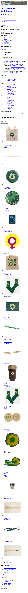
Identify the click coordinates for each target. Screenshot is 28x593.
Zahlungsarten (7, 583)
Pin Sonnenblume (7, 451)
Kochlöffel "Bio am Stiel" (7, 562)
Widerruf (6, 578)
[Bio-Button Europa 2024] (12, 206)
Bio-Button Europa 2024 (7, 209)
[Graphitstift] (12, 164)
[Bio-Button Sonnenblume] (12, 184)
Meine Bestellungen (9, 569)
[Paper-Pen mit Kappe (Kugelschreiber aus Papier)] (12, 336)
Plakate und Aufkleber (13, 91)
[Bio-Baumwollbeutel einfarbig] (12, 141)
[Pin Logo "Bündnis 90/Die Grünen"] (12, 469)
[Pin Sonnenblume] (12, 448)
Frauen (9, 104)
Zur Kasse (6, 42)
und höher (12, 80)
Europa (9, 103)
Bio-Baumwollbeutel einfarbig (8, 145)
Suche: (2, 33)
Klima (9, 107)
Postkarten (10, 93)
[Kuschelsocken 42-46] (12, 403)
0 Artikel (3, 25)
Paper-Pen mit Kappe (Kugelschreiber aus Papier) (8, 341)
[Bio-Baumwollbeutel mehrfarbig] (12, 270)
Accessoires (11, 84)
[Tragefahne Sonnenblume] (12, 315)
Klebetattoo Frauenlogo (6, 252)
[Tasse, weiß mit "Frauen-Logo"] (12, 494)
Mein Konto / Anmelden (10, 568)
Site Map (6, 572)
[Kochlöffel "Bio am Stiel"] (12, 558)
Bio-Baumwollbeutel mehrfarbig (8, 275)
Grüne (9, 97)
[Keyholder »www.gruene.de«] (12, 537)
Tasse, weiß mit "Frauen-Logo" (7, 497)
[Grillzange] (12, 360)
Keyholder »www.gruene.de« (8, 540)
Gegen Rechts (11, 105)
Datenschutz (7, 584)
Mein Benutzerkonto (9, 37)
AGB (5, 577)
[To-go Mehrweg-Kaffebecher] (12, 380)
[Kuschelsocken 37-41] (12, 293)
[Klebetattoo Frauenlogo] (12, 249)
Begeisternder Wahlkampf (8, 9)
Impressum (6, 585)
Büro (9, 86)
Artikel (5, 39)
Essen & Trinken (12, 87)
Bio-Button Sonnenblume (7, 188)
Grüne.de (6, 591)
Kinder (9, 101)
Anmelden (6, 43)
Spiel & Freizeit (11, 94)
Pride (9, 98)
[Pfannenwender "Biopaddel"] (12, 515)
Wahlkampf (10, 100)
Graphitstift (6, 167)
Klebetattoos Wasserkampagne (8, 231)
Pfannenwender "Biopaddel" (7, 519)
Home (5, 49)
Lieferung (6, 581)
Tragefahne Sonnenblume (7, 318)
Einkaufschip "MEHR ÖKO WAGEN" (7, 429)
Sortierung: (3, 121)
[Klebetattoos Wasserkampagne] (12, 227)
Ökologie (10, 108)
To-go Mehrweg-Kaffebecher (7, 385)
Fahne (9, 89)
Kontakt (6, 570)
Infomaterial (10, 90)
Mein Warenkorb (8, 40)
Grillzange (6, 363)
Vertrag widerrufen (8, 580)
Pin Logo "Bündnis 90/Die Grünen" (6, 474)
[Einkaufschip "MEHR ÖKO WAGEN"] (12, 425)
